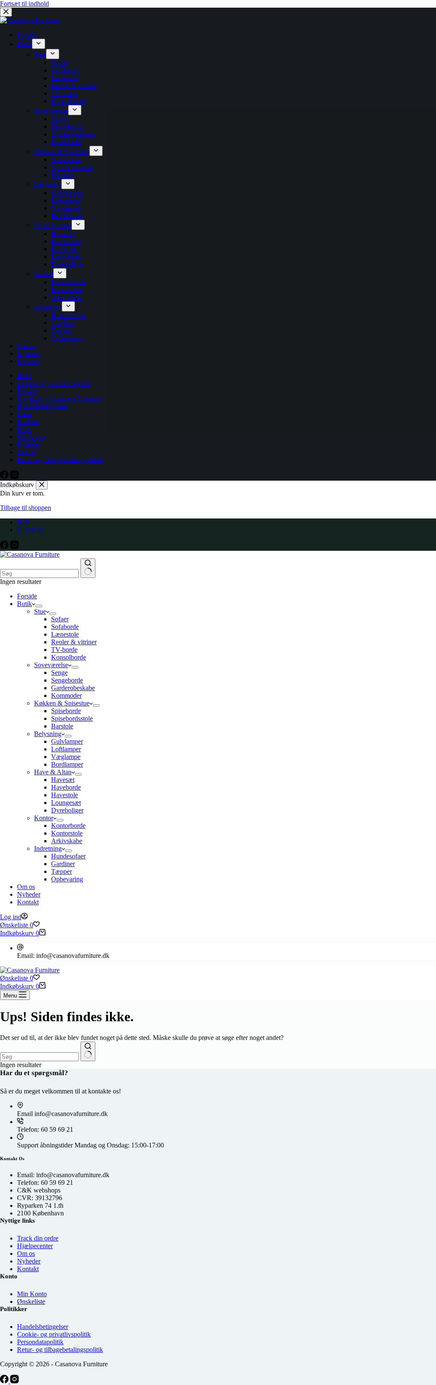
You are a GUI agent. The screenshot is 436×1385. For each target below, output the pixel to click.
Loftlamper (66, 749)
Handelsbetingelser (42, 1326)
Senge (59, 672)
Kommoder (66, 695)
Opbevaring (67, 879)
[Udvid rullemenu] (38, 606)
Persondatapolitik (40, 1341)
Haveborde (66, 787)
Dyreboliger (67, 810)
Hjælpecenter (35, 1245)
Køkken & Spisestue (61, 703)
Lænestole (65, 634)
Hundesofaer (68, 856)
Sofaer (60, 619)
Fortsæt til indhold (24, 3)
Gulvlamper (67, 741)
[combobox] (39, 573)
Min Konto (32, 1293)
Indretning (48, 848)
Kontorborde (68, 825)
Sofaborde (65, 626)
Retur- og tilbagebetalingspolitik (60, 1349)
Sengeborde (67, 680)
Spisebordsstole (72, 718)
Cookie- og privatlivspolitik (54, 1334)
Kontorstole (67, 833)
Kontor (43, 817)
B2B (23, 522)
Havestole (64, 795)
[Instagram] (14, 546)
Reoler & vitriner (74, 642)
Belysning (47, 733)
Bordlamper (67, 764)
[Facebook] (5, 546)
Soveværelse (51, 664)
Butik (24, 603)
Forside (27, 596)
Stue (40, 611)
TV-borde (64, 649)
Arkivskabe (66, 840)
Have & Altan (53, 772)
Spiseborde (66, 710)
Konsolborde (68, 657)
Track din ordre (37, 1238)
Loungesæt (66, 802)
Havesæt (63, 779)
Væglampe (65, 756)
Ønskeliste (31, 1301)
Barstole (62, 726)
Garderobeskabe (73, 687)
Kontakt (28, 902)
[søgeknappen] (87, 568)
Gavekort (29, 529)
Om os (26, 886)
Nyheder (28, 894)
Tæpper (61, 871)
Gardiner (63, 863)
